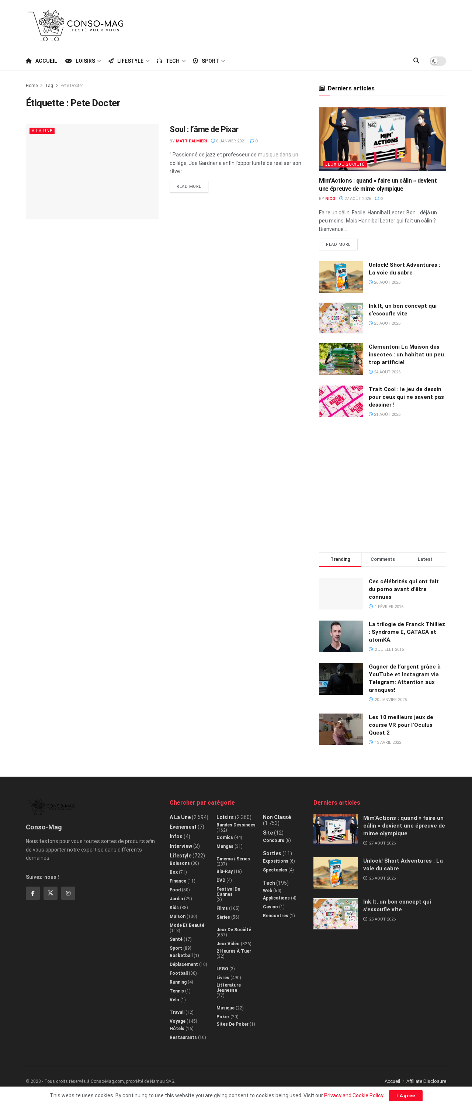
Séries (223, 917)
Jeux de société (345, 164)
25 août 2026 (386, 323)
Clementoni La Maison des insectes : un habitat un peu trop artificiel (406, 354)
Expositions (275, 861)
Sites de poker (232, 1024)
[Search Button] (416, 61)
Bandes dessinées (236, 825)
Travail (177, 1012)
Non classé (277, 817)
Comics (224, 837)
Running (178, 982)
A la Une (42, 130)
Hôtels (177, 1028)
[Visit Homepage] (76, 25)
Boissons (180, 863)
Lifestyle (130, 61)
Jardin (176, 898)
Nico (330, 198)
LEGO (222, 968)
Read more (192, 185)
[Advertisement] (312, 24)
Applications (276, 898)
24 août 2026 (386, 372)
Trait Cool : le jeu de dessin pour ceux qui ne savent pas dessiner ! (406, 397)
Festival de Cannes (228, 892)
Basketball (181, 955)
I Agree (405, 1095)
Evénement (183, 827)
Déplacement (184, 964)
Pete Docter (71, 85)
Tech (173, 61)
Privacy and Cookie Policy (353, 1095)
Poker (222, 1016)
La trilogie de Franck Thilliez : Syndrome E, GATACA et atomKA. (407, 632)
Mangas (224, 846)
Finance (178, 881)
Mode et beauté (187, 925)
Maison (177, 916)
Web (267, 890)
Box (174, 872)
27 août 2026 (357, 198)
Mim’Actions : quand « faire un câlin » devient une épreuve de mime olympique (404, 826)
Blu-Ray (224, 871)
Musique (225, 1008)
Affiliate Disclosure (426, 1081)
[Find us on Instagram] (68, 893)
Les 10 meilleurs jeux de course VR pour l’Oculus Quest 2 (401, 725)
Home (32, 85)
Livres (222, 977)
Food (175, 889)
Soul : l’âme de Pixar (204, 129)
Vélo (174, 999)
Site (268, 833)
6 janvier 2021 (230, 141)
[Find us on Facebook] (33, 893)
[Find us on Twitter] (51, 893)
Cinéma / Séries (233, 858)
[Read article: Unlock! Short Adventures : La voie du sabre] (341, 277)
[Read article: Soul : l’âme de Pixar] (92, 171)
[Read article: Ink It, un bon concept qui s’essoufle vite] (341, 318)
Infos (176, 836)
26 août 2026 (386, 282)
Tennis (177, 991)
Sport (210, 61)
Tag (49, 85)
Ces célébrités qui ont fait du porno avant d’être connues (404, 589)
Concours (273, 840)
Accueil (46, 61)
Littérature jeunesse (228, 988)
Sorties (272, 853)
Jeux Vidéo (228, 943)
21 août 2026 (386, 414)
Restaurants (183, 1037)
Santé (176, 939)
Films (222, 908)
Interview (181, 846)
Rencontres (275, 915)
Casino (270, 906)
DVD (220, 880)
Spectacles (275, 870)
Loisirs (85, 61)
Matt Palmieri (191, 141)
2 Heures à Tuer (233, 951)
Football (179, 973)
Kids (174, 907)
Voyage (177, 1021)
